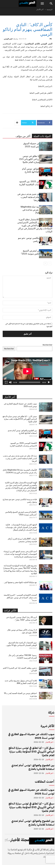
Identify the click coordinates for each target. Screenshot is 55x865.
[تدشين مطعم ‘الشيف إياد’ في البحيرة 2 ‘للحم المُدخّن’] (45, 671)
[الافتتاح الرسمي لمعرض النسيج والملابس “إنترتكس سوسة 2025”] (45, 253)
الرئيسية (49, 9)
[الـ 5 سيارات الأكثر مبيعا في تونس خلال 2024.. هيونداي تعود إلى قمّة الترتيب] (45, 633)
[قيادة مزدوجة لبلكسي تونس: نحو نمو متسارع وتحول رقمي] (45, 241)
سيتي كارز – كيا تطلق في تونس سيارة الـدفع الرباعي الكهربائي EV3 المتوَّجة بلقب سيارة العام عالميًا (35, 159)
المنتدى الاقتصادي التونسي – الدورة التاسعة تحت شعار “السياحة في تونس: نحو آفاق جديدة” (20, 597)
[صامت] (10, 382)
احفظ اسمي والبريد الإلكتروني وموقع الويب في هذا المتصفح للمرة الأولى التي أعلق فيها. (28, 325)
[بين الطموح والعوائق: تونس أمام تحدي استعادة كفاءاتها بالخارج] (45, 171)
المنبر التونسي (8, 39)
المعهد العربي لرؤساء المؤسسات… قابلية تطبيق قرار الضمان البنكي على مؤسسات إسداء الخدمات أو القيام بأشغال (21, 527)
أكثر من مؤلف (23, 136)
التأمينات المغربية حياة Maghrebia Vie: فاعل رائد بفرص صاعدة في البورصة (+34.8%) (36, 209)
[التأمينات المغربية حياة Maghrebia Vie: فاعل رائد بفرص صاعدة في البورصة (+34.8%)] (45, 209)
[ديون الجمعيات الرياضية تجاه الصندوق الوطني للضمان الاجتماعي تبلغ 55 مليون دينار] (45, 645)
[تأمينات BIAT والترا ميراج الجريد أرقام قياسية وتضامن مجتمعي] (45, 542)
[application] (27, 371)
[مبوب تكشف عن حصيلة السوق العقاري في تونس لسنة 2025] (45, 146)
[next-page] (45, 263)
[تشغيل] (49, 382)
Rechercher (47, 345)
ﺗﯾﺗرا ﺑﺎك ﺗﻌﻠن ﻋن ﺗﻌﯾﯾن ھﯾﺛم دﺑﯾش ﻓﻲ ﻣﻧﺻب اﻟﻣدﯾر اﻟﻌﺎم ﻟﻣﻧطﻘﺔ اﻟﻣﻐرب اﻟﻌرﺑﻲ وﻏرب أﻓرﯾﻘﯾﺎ (34, 197)
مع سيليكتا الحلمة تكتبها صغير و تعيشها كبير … (20, 582)
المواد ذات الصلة (42, 136)
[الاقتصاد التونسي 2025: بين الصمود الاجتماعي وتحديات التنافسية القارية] (45, 184)
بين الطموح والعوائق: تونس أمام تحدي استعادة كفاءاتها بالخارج (32, 767)
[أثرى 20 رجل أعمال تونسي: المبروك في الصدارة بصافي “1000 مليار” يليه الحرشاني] (45, 620)
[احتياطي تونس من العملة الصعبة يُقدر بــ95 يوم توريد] (45, 695)
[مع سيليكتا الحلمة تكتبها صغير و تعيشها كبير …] (45, 585)
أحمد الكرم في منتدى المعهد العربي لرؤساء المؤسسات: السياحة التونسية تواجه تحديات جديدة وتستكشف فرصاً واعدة (20, 554)
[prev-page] (49, 263)
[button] (42, 3)
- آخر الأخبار (40, 9)
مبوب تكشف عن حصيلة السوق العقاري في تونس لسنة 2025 (31, 736)
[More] (17, 122)
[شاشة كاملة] (6, 382)
